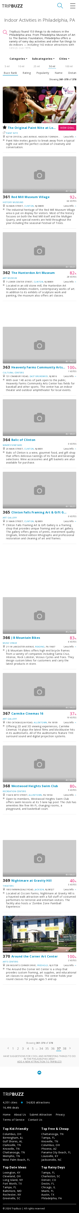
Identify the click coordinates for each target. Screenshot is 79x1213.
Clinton (29, 205)
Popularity (42, 73)
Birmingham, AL (13, 1137)
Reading (40, 646)
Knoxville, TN (11, 1148)
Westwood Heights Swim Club (34, 786)
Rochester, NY (12, 1194)
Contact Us (35, 1119)
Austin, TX (47, 1194)
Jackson (39, 889)
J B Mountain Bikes (25, 638)
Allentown (40, 722)
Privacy (60, 1114)
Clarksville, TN (12, 1145)
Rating (27, 73)
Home (6, 1114)
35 (47, 1049)
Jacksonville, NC (51, 1159)
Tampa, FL (48, 1137)
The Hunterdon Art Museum (33, 273)
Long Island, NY (13, 1180)
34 (41, 1049)
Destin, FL (47, 1183)
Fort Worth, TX (12, 1183)
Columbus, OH (12, 1134)
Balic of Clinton (23, 440)
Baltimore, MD (12, 1191)
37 (58, 1049)
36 (53, 1049)
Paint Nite (12, 133)
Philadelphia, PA (51, 1198)
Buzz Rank (10, 73)
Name (58, 73)
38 (64, 1049)
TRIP (12, 6)
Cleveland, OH (12, 1176)
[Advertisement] (39, 314)
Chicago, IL (48, 1187)
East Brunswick (39, 376)
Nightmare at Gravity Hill (31, 881)
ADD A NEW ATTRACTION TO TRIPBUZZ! (39, 1061)
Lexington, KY (11, 1172)
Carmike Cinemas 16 (27, 713)
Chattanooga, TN (14, 1152)
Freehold (42, 965)
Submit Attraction (41, 1114)
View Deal (67, 127)
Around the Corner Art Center (34, 956)
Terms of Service (13, 1119)
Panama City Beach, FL (56, 1152)
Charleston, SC (50, 1176)
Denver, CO (48, 1180)
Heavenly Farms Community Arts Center (42, 367)
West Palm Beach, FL (16, 1159)
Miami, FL (47, 1191)
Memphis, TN (11, 1156)
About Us (20, 1114)
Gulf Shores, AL (13, 1141)
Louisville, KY (49, 1156)
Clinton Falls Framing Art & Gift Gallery (42, 512)
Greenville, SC (11, 1198)
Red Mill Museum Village (30, 197)
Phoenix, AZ (49, 1148)
